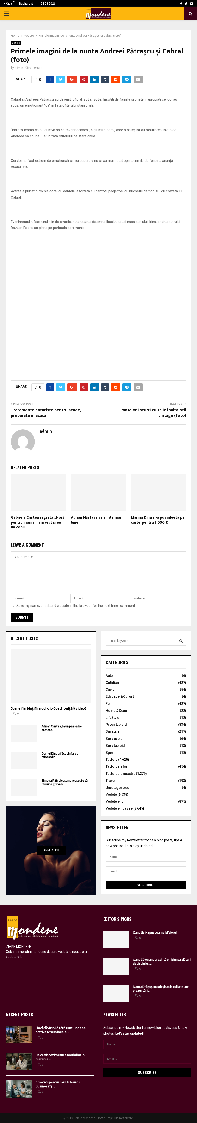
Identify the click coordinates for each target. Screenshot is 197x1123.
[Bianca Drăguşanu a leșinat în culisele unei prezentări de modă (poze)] (116, 993)
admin (19, 68)
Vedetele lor (115, 801)
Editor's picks (117, 919)
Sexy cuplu (114, 739)
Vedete (16, 43)
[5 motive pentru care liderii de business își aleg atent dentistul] (19, 1089)
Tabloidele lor (117, 766)
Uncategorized (117, 788)
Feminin (112, 704)
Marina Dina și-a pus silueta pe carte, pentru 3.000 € (158, 520)
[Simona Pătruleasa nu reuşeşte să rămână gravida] (24, 787)
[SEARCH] (181, 641)
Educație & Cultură (120, 696)
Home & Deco (116, 711)
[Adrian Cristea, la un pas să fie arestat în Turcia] (24, 733)
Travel (111, 781)
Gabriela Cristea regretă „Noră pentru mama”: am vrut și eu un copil (37, 522)
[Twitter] (186, 3)
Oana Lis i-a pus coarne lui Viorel (155, 932)
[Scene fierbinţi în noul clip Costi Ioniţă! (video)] (51, 676)
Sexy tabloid (115, 746)
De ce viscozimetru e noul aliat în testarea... (60, 1057)
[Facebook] (181, 3)
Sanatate (112, 731)
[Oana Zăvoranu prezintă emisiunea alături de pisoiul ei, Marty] (116, 966)
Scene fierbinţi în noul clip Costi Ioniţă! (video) (48, 708)
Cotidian (112, 682)
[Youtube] (191, 3)
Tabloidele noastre (120, 774)
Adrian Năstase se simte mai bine (96, 520)
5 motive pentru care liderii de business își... (58, 1084)
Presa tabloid (116, 724)
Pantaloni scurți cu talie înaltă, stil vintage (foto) (153, 413)
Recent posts (24, 638)
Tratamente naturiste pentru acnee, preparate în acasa (46, 413)
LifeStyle (112, 717)
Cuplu (110, 689)
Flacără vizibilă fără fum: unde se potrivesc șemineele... (61, 1030)
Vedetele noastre (119, 808)
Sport (110, 753)
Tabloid (111, 759)
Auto (109, 676)
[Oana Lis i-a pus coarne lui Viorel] (116, 939)
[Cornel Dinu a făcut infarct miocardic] (24, 760)
